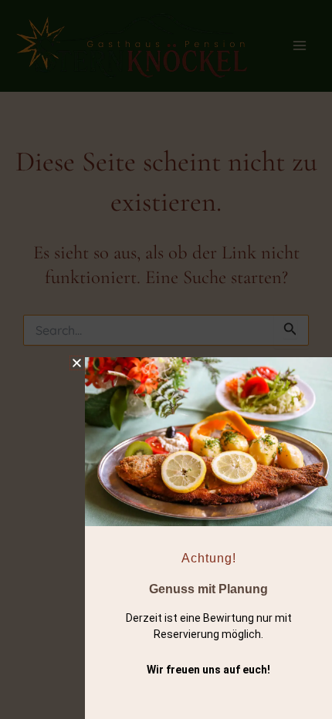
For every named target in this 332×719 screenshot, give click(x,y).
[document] (166, 359)
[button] (77, 363)
